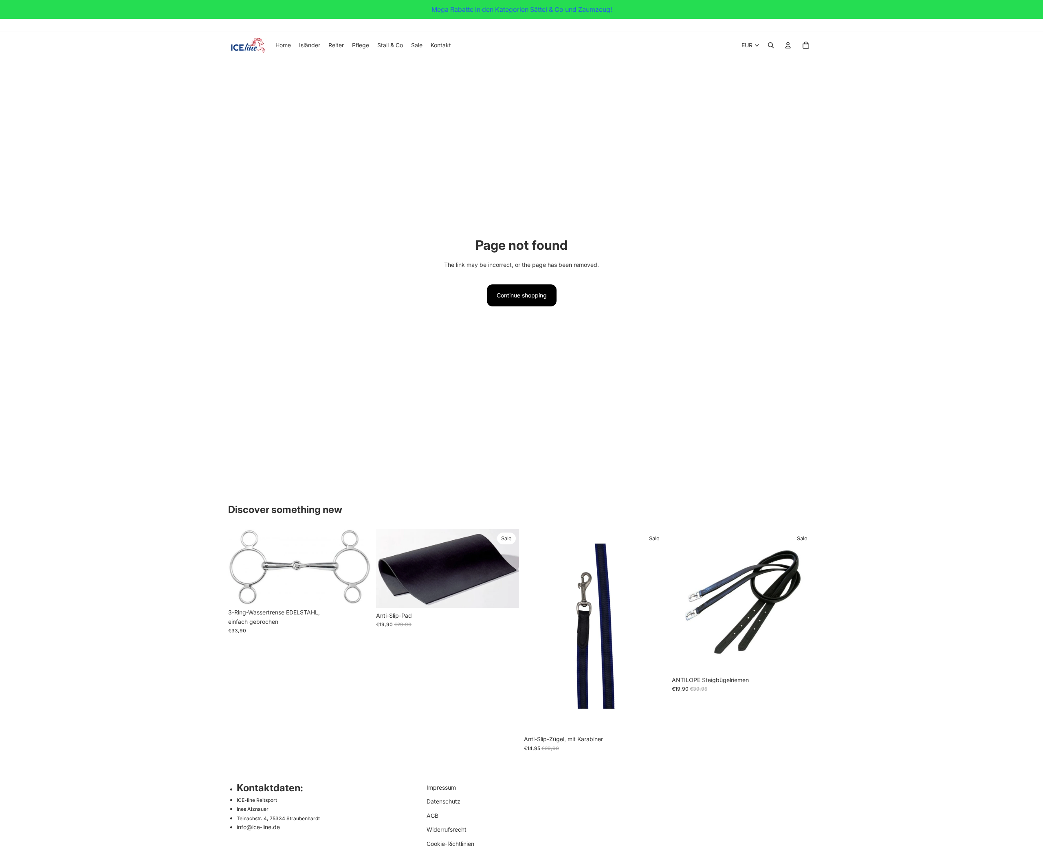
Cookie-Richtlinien (450, 843)
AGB (432, 815)
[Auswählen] (358, 592)
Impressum (441, 787)
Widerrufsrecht (446, 829)
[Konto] (788, 45)
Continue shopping (522, 295)
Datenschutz (443, 801)
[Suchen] (771, 45)
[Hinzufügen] (506, 595)
